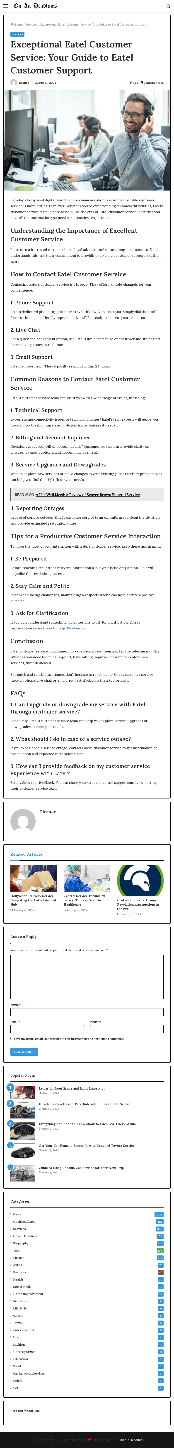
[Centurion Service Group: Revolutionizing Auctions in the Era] (140, 880)
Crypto (18, 1315)
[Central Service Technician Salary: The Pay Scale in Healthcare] (87, 878)
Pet (15, 1388)
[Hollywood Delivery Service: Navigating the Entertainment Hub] (33, 878)
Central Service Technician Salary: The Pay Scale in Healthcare (84, 900)
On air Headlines (25, 1236)
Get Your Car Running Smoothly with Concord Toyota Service (87, 1146)
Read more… (76, 628)
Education (20, 1359)
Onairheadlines (24, 1221)
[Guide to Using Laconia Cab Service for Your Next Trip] (22, 1173)
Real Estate (21, 1301)
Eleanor (24, 82)
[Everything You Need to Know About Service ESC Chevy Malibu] (22, 1131)
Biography (20, 1243)
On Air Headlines (132, 1440)
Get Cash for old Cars (25, 1411)
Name (15, 1005)
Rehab (17, 1380)
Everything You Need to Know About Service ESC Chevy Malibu (88, 1124)
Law (16, 1337)
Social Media (22, 1286)
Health (18, 1279)
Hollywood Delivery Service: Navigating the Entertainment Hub (33, 900)
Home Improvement (28, 1294)
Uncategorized (24, 1352)
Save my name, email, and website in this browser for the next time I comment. (69, 1039)
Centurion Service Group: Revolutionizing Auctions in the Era (138, 904)
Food (17, 1366)
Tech (16, 1250)
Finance (18, 1258)
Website (95, 1022)
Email (15, 1022)
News (17, 1214)
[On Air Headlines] (35, 6)
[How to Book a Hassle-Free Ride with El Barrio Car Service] (22, 1110)
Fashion (19, 1344)
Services (31, 24)
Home (17, 24)
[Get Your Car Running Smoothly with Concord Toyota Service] (22, 1152)
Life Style (20, 1308)
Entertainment (23, 1330)
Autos (17, 1265)
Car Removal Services (29, 1373)
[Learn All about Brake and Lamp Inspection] (22, 1092)
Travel (18, 1323)
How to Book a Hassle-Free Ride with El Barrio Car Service (85, 1104)
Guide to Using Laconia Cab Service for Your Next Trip (81, 1168)
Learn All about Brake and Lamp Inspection (72, 1088)
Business (19, 1272)
